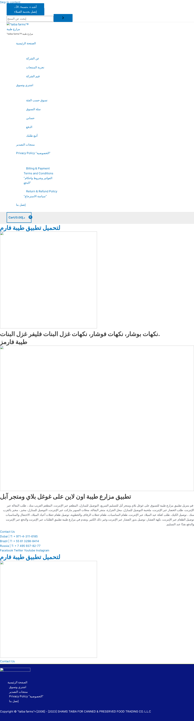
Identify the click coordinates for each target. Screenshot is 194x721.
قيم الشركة (33, 76)
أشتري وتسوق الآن (25, 7)
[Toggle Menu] (37, 51)
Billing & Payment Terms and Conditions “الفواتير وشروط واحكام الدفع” (38, 176)
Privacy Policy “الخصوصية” (33, 153)
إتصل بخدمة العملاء (25, 11)
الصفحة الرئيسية (26, 43)
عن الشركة (32, 58)
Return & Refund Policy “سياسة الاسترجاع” (40, 193)
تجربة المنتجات (35, 67)
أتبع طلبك (32, 135)
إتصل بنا (21, 205)
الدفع (29, 127)
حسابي (30, 118)
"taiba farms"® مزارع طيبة (20, 33)
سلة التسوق (33, 109)
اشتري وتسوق (24, 85)
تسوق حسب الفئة (36, 100)
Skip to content (10, 2)
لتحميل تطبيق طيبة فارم (30, 227)
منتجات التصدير (25, 144)
